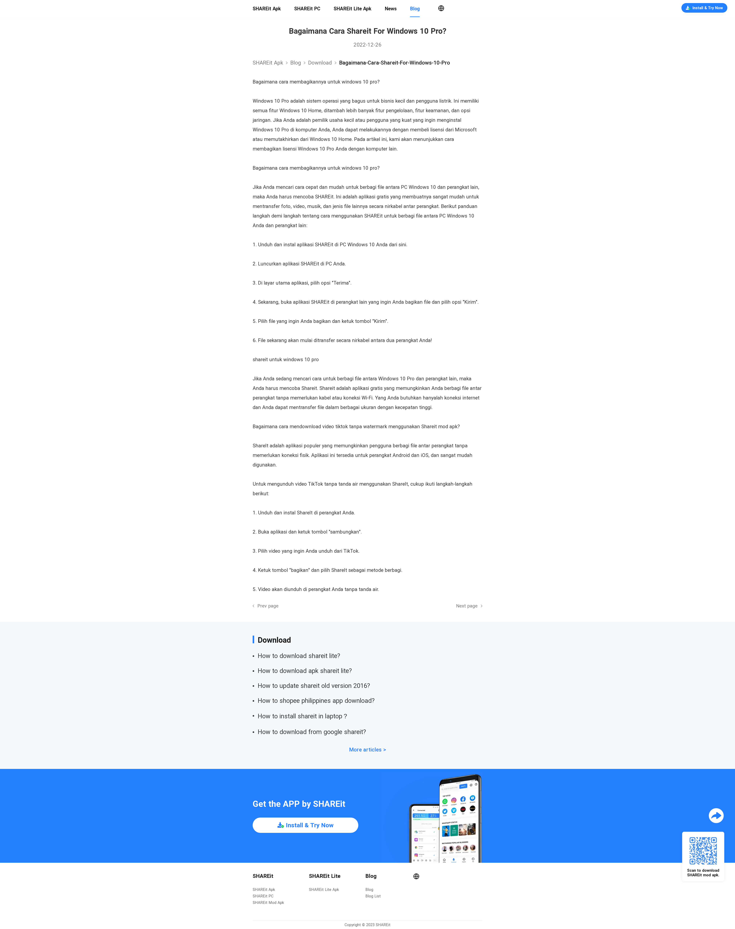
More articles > (367, 749)
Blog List (373, 896)
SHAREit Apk (267, 8)
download (320, 63)
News (391, 8)
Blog (415, 8)
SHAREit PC (307, 8)
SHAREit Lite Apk (352, 8)
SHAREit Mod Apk (268, 902)
